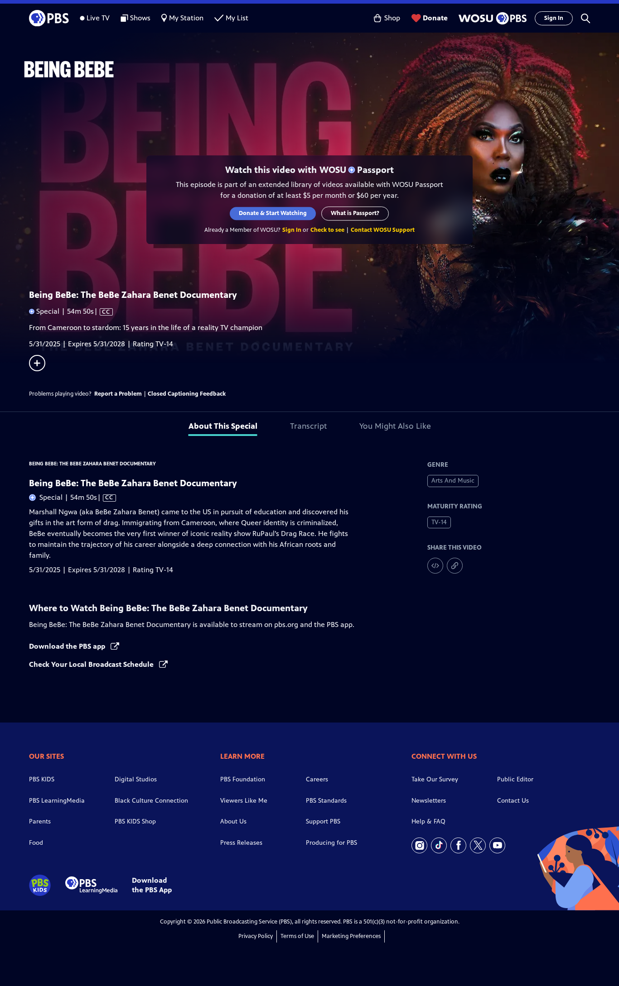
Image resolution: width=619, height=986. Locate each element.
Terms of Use (297, 936)
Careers (317, 779)
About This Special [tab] (223, 426)
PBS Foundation (242, 779)
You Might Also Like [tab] (395, 426)
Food (36, 843)
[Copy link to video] (455, 566)
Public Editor (515, 779)
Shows (140, 18)
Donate (435, 18)
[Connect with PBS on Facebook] (458, 845)
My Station (186, 18)
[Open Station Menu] (491, 18)
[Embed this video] (435, 566)
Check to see (327, 230)
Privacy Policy (255, 936)
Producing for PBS (331, 843)
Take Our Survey (434, 779)
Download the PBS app (68, 646)
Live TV (98, 18)
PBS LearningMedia (57, 800)
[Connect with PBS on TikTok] (439, 845)
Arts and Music (452, 480)
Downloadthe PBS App (152, 885)
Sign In (553, 18)
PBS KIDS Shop (135, 821)
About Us (233, 821)
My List (237, 18)
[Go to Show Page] (321, 69)
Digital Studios (136, 779)
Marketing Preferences (351, 936)
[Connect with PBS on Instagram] (419, 845)
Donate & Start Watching (273, 213)
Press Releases (241, 843)
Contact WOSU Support (383, 230)
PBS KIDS (41, 779)
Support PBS (323, 821)
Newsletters (428, 800)
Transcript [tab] (308, 426)
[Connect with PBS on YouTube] (497, 845)
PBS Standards (326, 800)
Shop (392, 18)
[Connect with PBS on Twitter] (478, 845)
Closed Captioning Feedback (187, 393)
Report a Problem (118, 393)
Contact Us (513, 800)
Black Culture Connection (151, 800)
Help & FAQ (428, 821)
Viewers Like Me (243, 800)
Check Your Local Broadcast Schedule (92, 664)
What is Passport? (355, 213)
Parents (40, 821)
